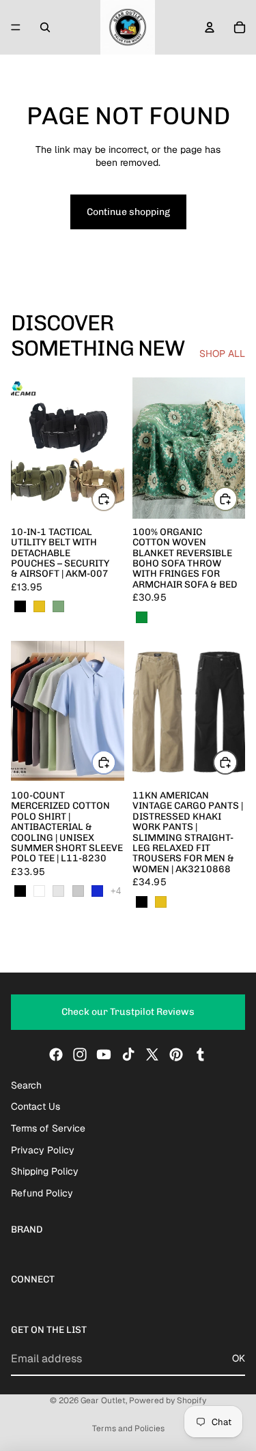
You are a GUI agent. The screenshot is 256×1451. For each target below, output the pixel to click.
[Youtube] (104, 1054)
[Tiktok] (128, 1054)
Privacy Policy (42, 1150)
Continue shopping (128, 212)
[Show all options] (116, 891)
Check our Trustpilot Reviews (128, 1012)
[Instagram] (80, 1054)
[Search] (45, 27)
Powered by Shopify (167, 1400)
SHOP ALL (222, 353)
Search (26, 1085)
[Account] (210, 27)
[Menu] (15, 27)
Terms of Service (48, 1128)
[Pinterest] (176, 1054)
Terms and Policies (128, 1428)
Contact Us (35, 1107)
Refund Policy (42, 1193)
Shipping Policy (45, 1172)
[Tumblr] (200, 1054)
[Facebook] (56, 1054)
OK (238, 1358)
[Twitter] (152, 1054)
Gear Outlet (103, 1400)
